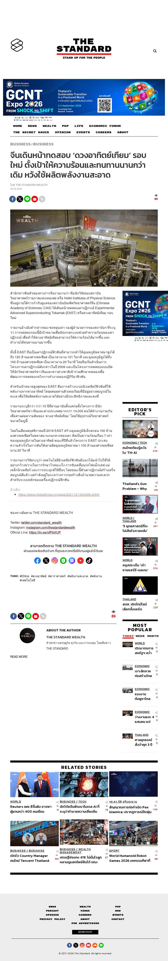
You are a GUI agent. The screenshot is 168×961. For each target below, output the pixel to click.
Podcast (52, 911)
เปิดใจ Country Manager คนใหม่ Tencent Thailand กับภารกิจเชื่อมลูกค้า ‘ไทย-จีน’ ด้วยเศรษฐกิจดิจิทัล (29, 858)
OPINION (63, 132)
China (25, 576)
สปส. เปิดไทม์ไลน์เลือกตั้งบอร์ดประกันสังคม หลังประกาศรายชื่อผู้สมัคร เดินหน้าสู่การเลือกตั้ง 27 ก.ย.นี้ (135, 606)
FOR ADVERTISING (85, 923)
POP (65, 126)
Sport (114, 850)
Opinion (52, 915)
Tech (143, 442)
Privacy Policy (52, 919)
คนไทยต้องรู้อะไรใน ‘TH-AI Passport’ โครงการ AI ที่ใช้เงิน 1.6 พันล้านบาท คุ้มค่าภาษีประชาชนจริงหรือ (135, 450)
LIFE (78, 126)
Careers (85, 915)
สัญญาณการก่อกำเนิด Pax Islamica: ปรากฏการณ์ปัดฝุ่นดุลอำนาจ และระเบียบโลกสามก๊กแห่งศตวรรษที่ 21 (130, 809)
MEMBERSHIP (85, 932)
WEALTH (49, 126)
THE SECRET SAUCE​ (31, 132)
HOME (17, 126)
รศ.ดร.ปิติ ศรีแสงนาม (123, 801)
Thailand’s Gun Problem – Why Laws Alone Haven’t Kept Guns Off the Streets (135, 486)
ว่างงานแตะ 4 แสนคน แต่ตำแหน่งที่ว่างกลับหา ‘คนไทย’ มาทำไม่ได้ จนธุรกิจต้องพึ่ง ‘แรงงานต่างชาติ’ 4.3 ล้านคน (144, 719)
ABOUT (122, 132)
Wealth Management (75, 851)
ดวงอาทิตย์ (39, 576)
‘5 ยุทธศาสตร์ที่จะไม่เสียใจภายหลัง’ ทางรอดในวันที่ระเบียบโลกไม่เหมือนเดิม (135, 528)
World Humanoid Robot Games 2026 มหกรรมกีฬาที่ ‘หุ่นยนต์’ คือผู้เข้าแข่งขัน (129, 858)
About (85, 919)
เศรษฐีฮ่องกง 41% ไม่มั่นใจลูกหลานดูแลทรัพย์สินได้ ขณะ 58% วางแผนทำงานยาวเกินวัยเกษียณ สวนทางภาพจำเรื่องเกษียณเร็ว (81, 859)
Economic (130, 442)
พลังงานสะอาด (78, 576)
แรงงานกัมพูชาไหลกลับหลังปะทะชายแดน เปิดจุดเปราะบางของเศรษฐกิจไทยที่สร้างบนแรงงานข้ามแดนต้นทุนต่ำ (144, 696)
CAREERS (103, 132)
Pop (118, 907)
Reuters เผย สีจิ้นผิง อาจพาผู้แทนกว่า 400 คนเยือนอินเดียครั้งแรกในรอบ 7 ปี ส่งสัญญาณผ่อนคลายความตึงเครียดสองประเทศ (30, 808)
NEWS (32, 126)
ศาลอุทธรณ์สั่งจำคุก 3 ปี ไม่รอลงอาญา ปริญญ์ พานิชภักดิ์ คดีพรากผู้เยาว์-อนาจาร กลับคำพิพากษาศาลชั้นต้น (144, 742)
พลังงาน (97, 576)
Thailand (129, 521)
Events (118, 915)
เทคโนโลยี (28, 580)
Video (85, 911)
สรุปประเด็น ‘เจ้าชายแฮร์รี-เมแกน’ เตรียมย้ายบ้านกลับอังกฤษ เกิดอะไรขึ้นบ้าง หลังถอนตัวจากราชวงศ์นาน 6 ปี (135, 567)
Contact (117, 919)
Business (20, 144)
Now (118, 911)
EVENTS (83, 132)
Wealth (85, 907)
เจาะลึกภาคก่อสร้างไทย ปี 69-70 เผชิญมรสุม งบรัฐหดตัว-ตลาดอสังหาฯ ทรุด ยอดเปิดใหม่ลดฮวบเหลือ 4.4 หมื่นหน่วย (144, 673)
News (52, 907)
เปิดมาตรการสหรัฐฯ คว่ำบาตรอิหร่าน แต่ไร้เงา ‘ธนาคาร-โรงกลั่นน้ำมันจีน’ (144, 650)
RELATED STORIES (84, 767)
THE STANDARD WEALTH (31, 185)
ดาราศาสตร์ (58, 576)
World (128, 518)
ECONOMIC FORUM (105, 126)
